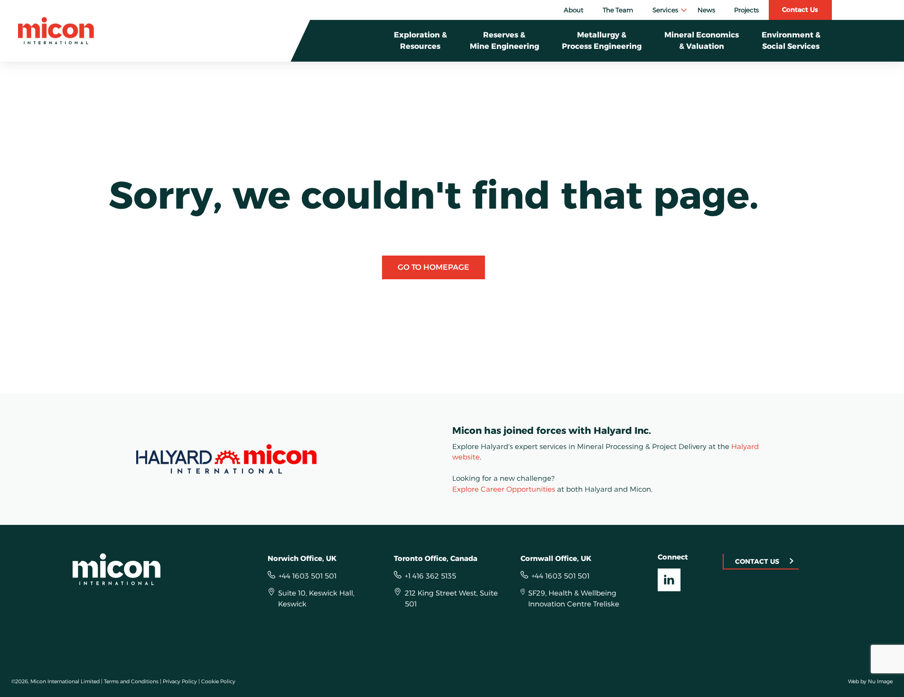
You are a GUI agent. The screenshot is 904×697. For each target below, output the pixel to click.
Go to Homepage (433, 267)
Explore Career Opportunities (503, 489)
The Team (618, 10)
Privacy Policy (180, 681)
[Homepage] (56, 31)
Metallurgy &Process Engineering (602, 40)
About (573, 10)
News (706, 10)
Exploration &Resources (420, 40)
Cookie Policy (218, 681)
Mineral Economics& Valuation (701, 40)
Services (665, 10)
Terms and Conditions (131, 681)
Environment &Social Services (791, 40)
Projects (746, 10)
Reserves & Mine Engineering (504, 40)
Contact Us (800, 9)
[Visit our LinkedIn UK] (669, 580)
